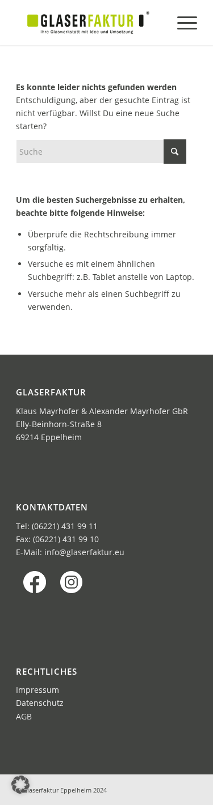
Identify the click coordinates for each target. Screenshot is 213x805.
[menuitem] (181, 22)
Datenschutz (40, 702)
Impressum (37, 689)
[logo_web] (88, 22)
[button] (20, 784)
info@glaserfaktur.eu (84, 552)
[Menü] (181, 22)
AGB (24, 716)
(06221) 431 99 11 (65, 526)
